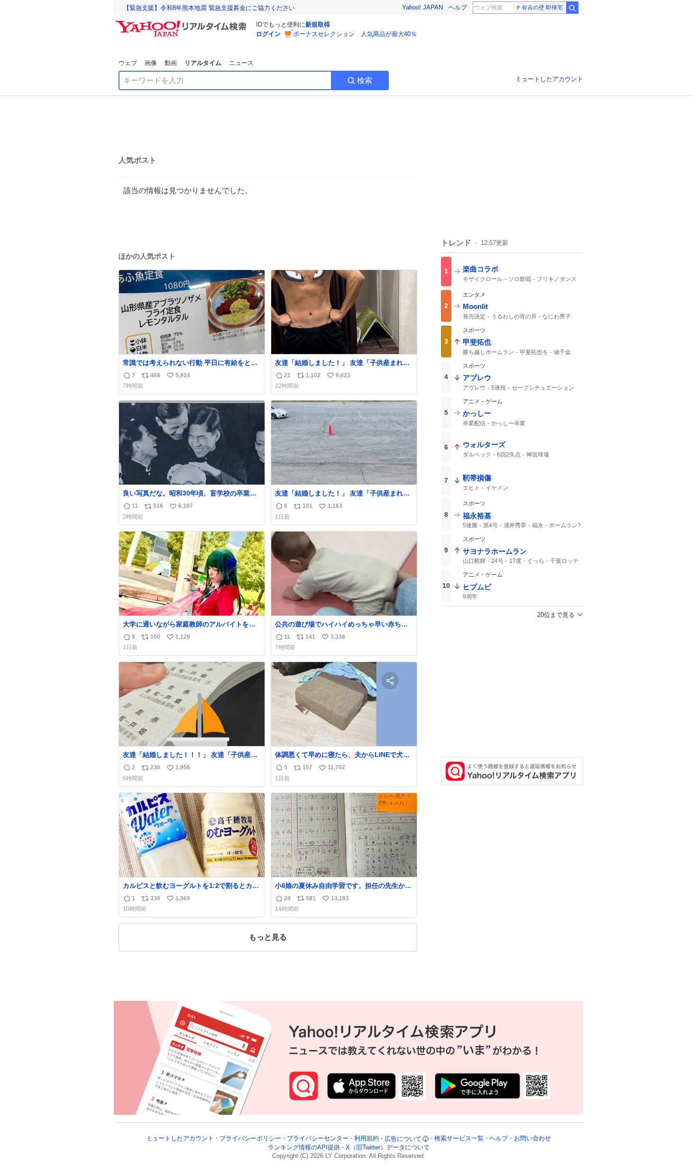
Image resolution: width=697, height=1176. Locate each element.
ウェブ (128, 62)
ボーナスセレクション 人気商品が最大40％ (355, 33)
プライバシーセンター (317, 1138)
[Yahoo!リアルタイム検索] (182, 23)
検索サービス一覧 (459, 1138)
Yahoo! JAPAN (422, 7)
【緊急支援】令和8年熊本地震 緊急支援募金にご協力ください (209, 7)
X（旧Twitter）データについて (388, 1147)
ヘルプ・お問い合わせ (520, 1138)
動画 (171, 62)
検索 (364, 80)
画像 (151, 62)
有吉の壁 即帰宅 (542, 7)
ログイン (268, 33)
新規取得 (317, 24)
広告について (403, 1138)
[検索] (572, 7)
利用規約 (366, 1138)
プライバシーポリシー (250, 1138)
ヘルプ (458, 7)
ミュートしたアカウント (549, 79)
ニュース (241, 62)
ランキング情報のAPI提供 (304, 1147)
